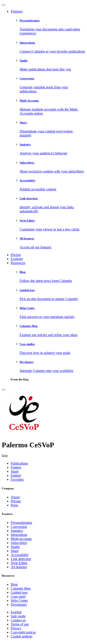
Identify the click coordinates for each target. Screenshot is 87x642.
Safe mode (18, 616)
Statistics (17, 531)
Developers (19, 604)
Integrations (19, 535)
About (15, 497)
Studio (15, 547)
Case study (18, 596)
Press (14, 505)
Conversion (19, 527)
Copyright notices (23, 632)
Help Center (19, 600)
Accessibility (20, 555)
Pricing (16, 255)
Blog (14, 584)
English (16, 612)
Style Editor (19, 563)
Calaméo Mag (21, 588)
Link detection (21, 559)
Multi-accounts (21, 539)
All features (19, 567)
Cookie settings (21, 636)
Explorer (17, 259)
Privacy (16, 628)
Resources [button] (18, 263)
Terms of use (20, 624)
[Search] (3, 389)
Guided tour (19, 592)
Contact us (18, 620)
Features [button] (17, 11)
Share (15, 551)
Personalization (21, 523)
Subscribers (19, 543)
